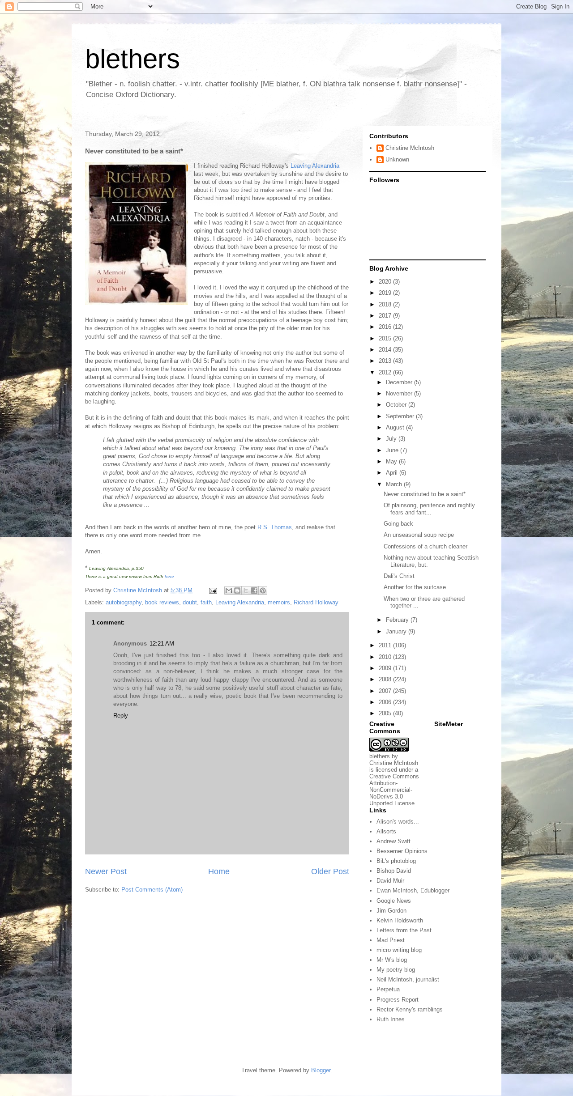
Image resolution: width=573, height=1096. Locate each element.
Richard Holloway (316, 602)
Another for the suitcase (415, 587)
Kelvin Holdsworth (399, 920)
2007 (386, 691)
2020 (386, 281)
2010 (386, 657)
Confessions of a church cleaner (425, 546)
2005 (386, 713)
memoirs (279, 602)
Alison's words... (397, 821)
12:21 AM (162, 643)
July (392, 438)
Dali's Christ (399, 576)
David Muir (390, 880)
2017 (386, 315)
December (400, 382)
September (401, 416)
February (398, 619)
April (392, 472)
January (397, 631)
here (169, 576)
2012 (386, 372)
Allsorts (386, 831)
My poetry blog (395, 969)
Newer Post (106, 871)
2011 (386, 645)
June (393, 450)
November (400, 393)
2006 (386, 702)
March (395, 484)
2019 (386, 292)
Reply (120, 715)
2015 (386, 338)
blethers (132, 59)
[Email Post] (212, 590)
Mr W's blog (391, 959)
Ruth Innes (390, 1019)
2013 (386, 360)
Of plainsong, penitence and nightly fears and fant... (429, 509)
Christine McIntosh (409, 147)
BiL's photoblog (396, 861)
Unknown (397, 159)
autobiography (123, 602)
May (392, 461)
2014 (386, 349)
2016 (386, 326)
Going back (398, 523)
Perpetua (388, 989)
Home (219, 871)
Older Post (330, 871)
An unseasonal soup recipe (419, 534)
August (396, 427)
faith (206, 602)
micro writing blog (399, 950)
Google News (393, 900)
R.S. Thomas (274, 527)
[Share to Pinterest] (262, 590)
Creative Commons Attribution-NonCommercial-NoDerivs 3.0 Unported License (394, 790)
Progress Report (397, 999)
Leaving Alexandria (315, 165)
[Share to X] (245, 590)
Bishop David (393, 870)
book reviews (162, 602)
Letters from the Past (404, 930)
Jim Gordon (391, 910)
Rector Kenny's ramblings (409, 1009)
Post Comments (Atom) (152, 889)
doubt (190, 602)
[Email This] (228, 590)
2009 (386, 668)
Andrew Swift (393, 841)
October (397, 404)
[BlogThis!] (237, 590)
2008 (386, 679)
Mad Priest (390, 940)
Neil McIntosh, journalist (407, 979)
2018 (386, 304)
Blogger (320, 1070)
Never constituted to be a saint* (425, 494)
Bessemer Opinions (402, 851)
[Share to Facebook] (254, 590)
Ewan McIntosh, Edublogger (412, 890)
